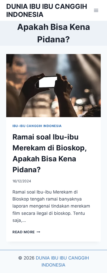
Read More (26, 232)
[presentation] (53, 85)
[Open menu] (96, 10)
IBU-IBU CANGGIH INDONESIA (37, 126)
